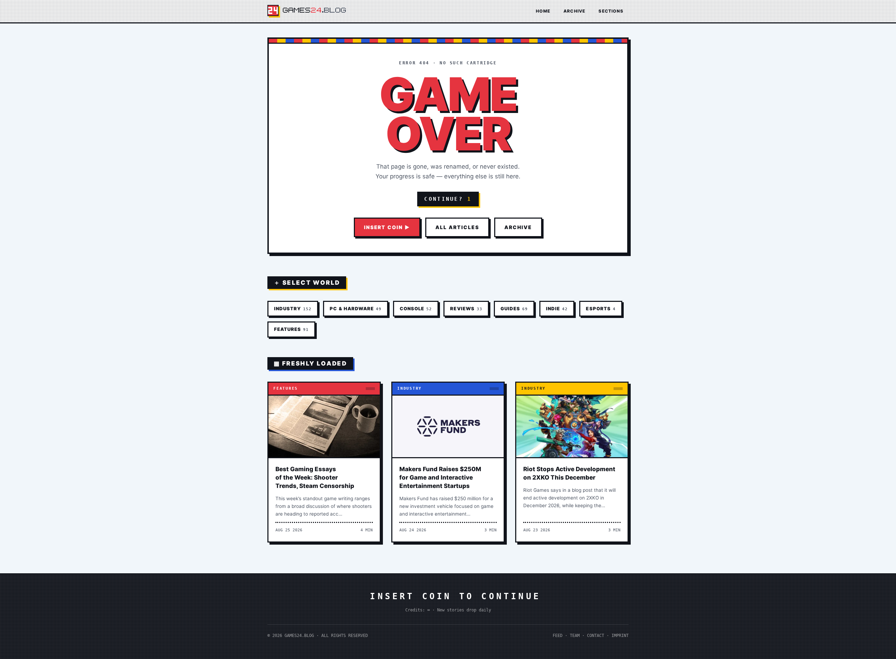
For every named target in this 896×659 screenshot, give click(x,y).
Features (291, 329)
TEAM (575, 635)
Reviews (466, 308)
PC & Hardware (356, 308)
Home (543, 11)
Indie (557, 308)
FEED (557, 635)
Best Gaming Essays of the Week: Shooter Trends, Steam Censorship (314, 477)
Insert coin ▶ (387, 227)
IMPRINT (620, 635)
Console (416, 308)
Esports (600, 308)
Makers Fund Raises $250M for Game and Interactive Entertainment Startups (440, 477)
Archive (574, 11)
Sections (610, 11)
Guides (514, 308)
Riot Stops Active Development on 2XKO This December (569, 473)
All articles (457, 227)
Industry (293, 308)
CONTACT (595, 635)
